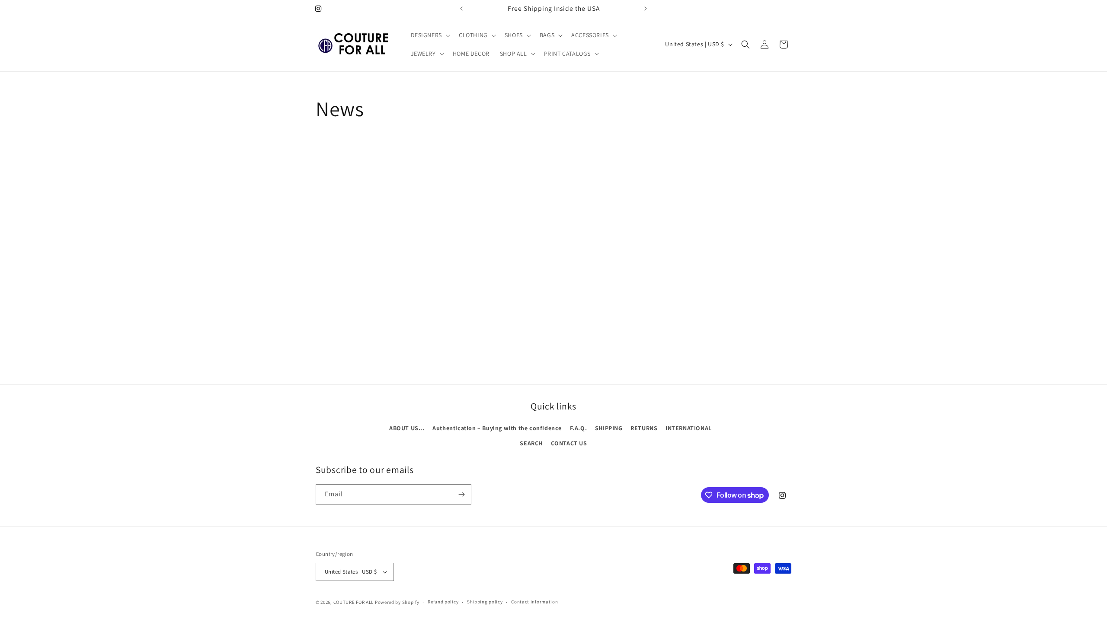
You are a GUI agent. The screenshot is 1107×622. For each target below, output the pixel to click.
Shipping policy (485, 602)
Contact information (534, 602)
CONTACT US (569, 443)
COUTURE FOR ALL (353, 602)
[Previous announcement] (461, 8)
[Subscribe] (461, 494)
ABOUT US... (407, 428)
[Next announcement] (645, 8)
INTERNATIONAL (688, 428)
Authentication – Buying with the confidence (497, 428)
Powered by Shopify (397, 602)
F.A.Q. (578, 428)
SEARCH (531, 443)
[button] (430, 35)
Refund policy (443, 602)
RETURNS (643, 428)
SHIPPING (609, 428)
